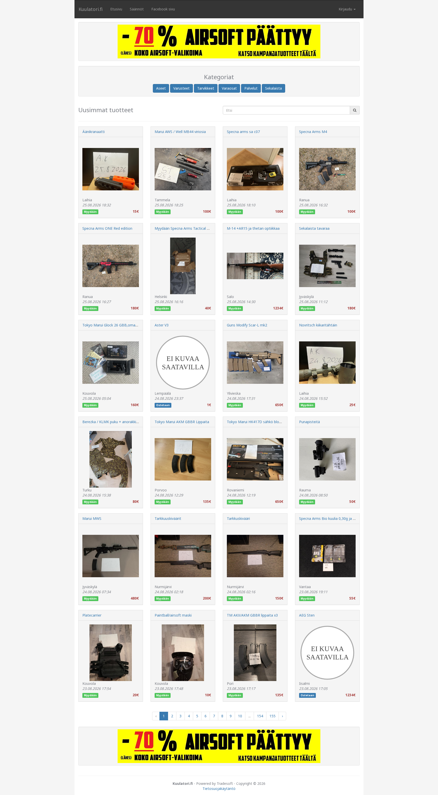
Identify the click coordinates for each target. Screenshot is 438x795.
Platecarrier (91, 615)
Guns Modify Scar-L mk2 (247, 325)
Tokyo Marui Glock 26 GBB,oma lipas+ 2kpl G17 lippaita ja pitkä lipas (139, 325)
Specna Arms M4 (313, 131)
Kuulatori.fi (91, 9)
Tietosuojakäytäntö (219, 788)
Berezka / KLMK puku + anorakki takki (113, 421)
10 (240, 716)
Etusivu (116, 9)
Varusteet (181, 88)
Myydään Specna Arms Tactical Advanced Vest (193, 228)
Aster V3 (162, 325)
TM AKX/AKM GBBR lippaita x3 (252, 615)
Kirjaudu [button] (346, 9)
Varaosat (229, 88)
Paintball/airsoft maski (173, 615)
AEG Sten (307, 615)
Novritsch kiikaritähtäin (318, 325)
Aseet (161, 88)
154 (260, 716)
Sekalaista (273, 88)
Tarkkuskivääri (238, 518)
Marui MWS (91, 518)
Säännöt (137, 9)
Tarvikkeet (205, 88)
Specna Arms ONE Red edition (107, 228)
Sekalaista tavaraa (314, 228)
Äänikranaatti (93, 131)
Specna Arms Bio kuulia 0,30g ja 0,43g (330, 518)
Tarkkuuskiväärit (168, 518)
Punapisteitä (309, 421)
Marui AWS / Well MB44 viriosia (180, 131)
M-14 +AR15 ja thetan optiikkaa (253, 228)
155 (272, 716)
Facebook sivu (163, 9)
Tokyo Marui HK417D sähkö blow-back (259, 421)
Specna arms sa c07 (243, 131)
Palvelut (251, 88)
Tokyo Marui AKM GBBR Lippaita (182, 421)
